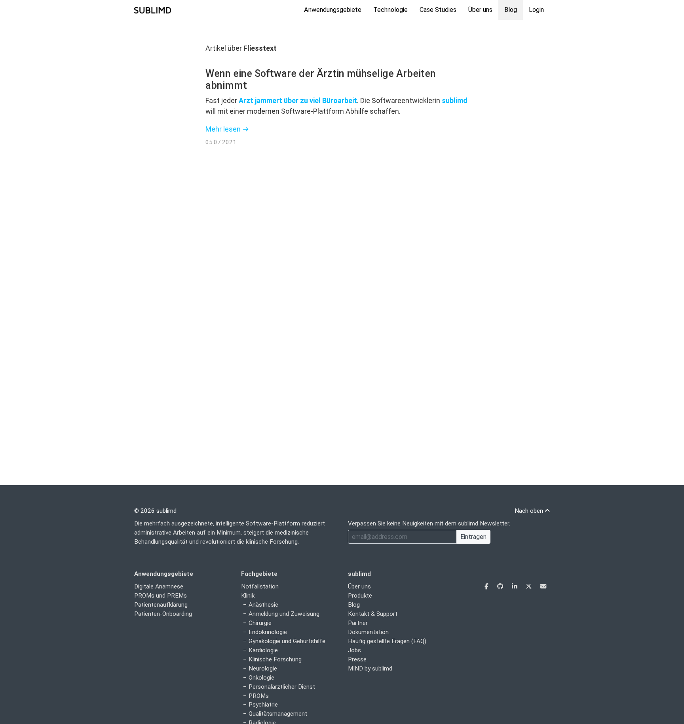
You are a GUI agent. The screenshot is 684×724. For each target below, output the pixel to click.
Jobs (354, 650)
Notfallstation (260, 586)
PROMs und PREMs (160, 595)
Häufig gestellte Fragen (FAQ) (387, 641)
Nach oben (530, 510)
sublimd (454, 100)
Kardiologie (263, 650)
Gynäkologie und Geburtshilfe (287, 641)
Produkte (360, 595)
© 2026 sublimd (155, 510)
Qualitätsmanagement (278, 713)
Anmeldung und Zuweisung (284, 613)
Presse (357, 659)
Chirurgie (260, 623)
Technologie (390, 9)
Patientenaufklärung (161, 604)
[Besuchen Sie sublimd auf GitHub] (501, 586)
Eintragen (473, 537)
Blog (510, 9)
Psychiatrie (263, 704)
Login (536, 9)
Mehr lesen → (227, 129)
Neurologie (263, 668)
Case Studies (438, 9)
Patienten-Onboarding (163, 613)
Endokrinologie (268, 632)
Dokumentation (368, 632)
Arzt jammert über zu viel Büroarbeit (298, 100)
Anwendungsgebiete (332, 9)
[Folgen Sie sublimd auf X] (529, 586)
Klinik (248, 595)
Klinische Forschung (275, 659)
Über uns (480, 9)
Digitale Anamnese (158, 586)
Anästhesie (263, 604)
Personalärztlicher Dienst (282, 686)
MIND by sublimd (370, 668)
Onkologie (261, 677)
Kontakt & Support (372, 613)
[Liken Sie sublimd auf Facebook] (487, 586)
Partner (358, 623)
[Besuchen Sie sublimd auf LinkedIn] (515, 586)
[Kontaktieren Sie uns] (543, 586)
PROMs (259, 695)
